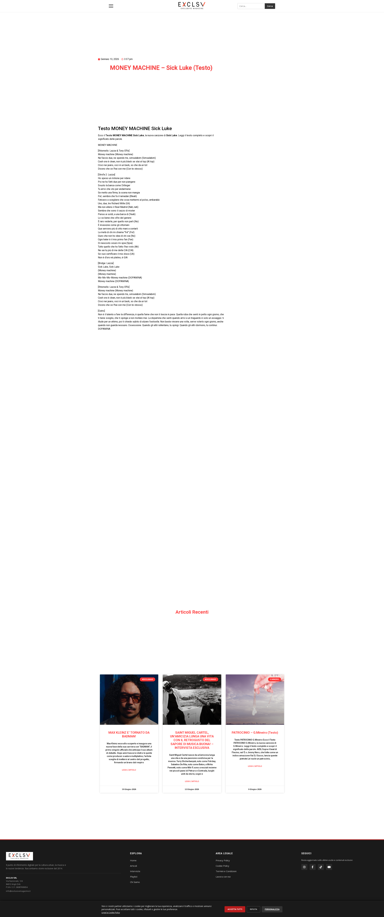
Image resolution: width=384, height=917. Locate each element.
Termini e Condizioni (226, 871)
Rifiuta (253, 909)
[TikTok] (321, 867)
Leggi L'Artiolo (129, 770)
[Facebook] (313, 867)
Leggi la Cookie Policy (111, 912)
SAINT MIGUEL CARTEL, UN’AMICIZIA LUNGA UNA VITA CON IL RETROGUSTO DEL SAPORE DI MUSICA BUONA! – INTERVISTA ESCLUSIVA (192, 740)
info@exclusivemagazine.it (18, 891)
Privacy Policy (223, 860)
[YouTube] (329, 867)
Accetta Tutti (235, 909)
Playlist (133, 876)
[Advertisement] (161, 31)
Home (133, 860)
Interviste (135, 871)
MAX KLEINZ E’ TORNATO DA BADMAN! (129, 734)
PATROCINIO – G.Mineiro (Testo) (255, 732)
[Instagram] (304, 867)
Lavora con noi (223, 876)
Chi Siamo (135, 882)
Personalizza (272, 909)
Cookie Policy (222, 865)
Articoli (133, 865)
